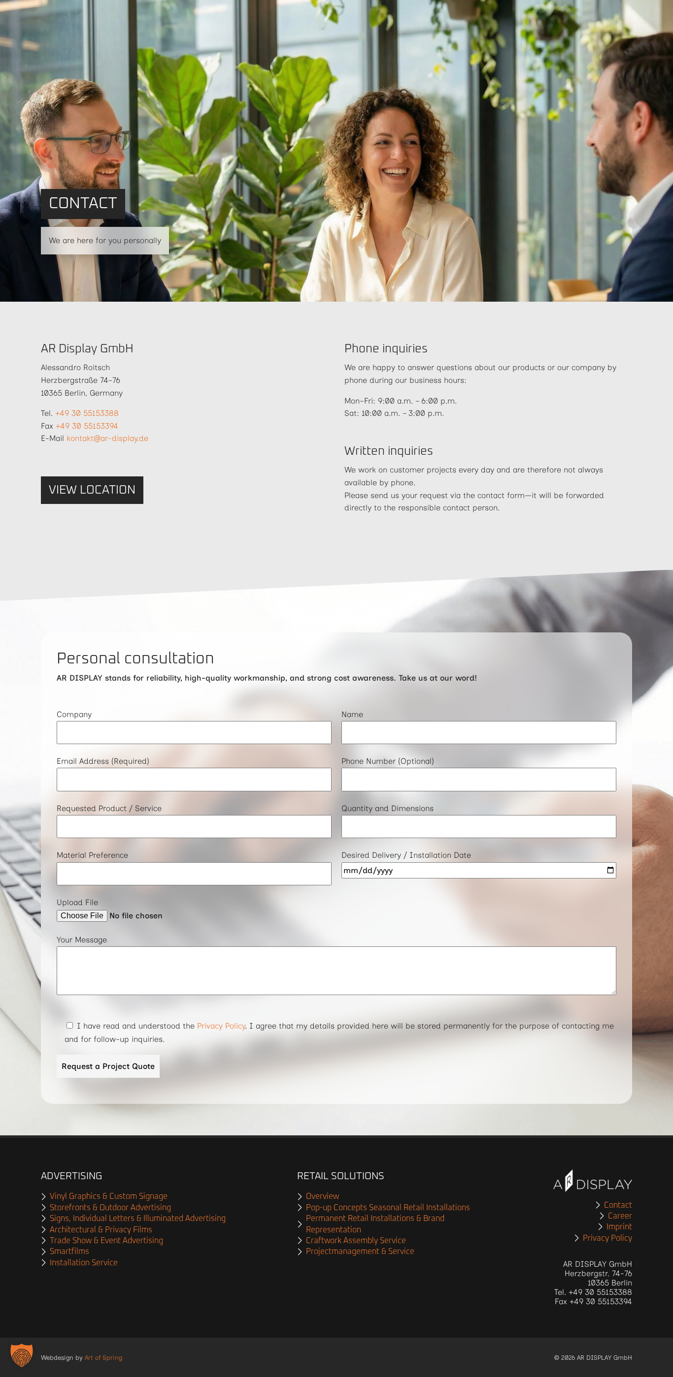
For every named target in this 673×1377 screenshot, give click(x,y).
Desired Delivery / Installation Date (406, 855)
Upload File (77, 902)
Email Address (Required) (103, 761)
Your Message (82, 939)
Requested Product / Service (109, 808)
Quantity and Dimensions (387, 808)
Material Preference (92, 855)
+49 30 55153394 (87, 426)
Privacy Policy (221, 1026)
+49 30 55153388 (87, 413)
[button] (21, 1355)
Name (352, 714)
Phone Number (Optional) (387, 761)
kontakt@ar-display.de (107, 438)
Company (74, 714)
